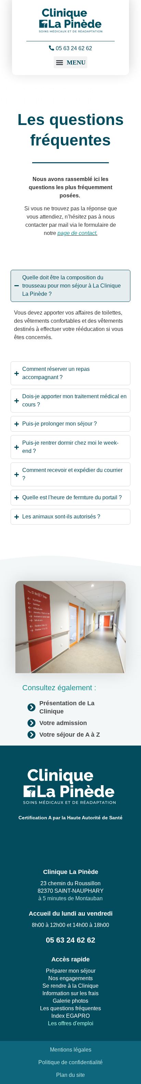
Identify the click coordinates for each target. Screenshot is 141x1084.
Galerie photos (70, 1001)
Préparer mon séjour (70, 971)
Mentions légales (70, 1050)
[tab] (70, 350)
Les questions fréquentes (70, 1008)
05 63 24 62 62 (74, 48)
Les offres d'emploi (70, 1023)
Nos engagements (70, 978)
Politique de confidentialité (70, 1062)
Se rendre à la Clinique (70, 986)
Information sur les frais (70, 993)
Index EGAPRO (70, 1016)
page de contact (76, 233)
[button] (70, 62)
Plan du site (70, 1075)
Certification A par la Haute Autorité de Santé (70, 817)
